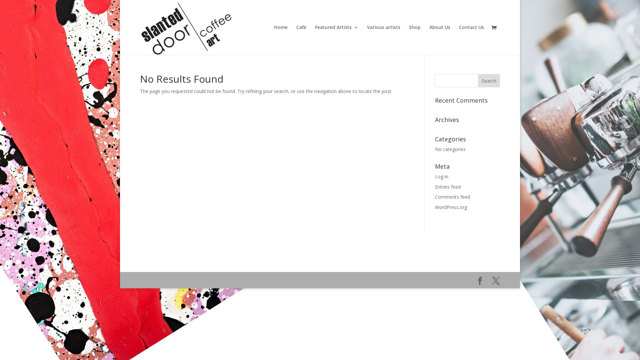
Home (281, 27)
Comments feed (452, 197)
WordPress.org (451, 207)
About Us (439, 27)
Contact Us (471, 27)
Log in (441, 176)
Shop (415, 27)
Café (301, 27)
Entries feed (448, 187)
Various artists (383, 27)
